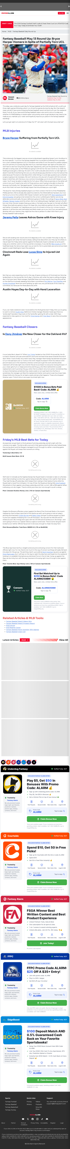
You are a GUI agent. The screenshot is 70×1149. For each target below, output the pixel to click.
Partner (13, 1123)
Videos (38, 1101)
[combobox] (25, 640)
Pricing (29, 1101)
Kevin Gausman (47, 552)
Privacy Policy (35, 1123)
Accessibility (44, 1123)
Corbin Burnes (24, 515)
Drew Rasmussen (9, 554)
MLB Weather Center (13, 627)
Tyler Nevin (47, 316)
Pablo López (36, 515)
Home (4, 31)
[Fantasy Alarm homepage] (7, 13)
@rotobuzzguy (23, 98)
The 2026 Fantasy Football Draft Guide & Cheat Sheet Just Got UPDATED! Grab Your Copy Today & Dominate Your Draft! (41, 24)
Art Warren (49, 281)
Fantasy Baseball (11, 1104)
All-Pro (61, 13)
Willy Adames (34, 630)
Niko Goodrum (56, 244)
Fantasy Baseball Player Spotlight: (17, 630)
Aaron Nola (59, 199)
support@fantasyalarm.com (56, 1104)
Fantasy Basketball (11, 1107)
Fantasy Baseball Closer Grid (15, 632)
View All (63, 640)
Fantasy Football (11, 1101)
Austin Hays (20, 312)
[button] (67, 13)
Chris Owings (35, 316)
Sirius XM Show (39, 1108)
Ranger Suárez (14, 201)
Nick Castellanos (57, 195)
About (3, 1123)
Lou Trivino (31, 354)
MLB (9, 31)
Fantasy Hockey (10, 1110)
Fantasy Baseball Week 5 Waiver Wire (19, 621)
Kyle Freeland (60, 483)
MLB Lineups (10, 625)
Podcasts (39, 1104)
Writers (29, 1104)
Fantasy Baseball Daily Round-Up (24, 31)
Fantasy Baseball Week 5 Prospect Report (20, 623)
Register (52, 1123)
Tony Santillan (58, 281)
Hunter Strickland (9, 283)
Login (62, 1123)
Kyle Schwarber (8, 197)
